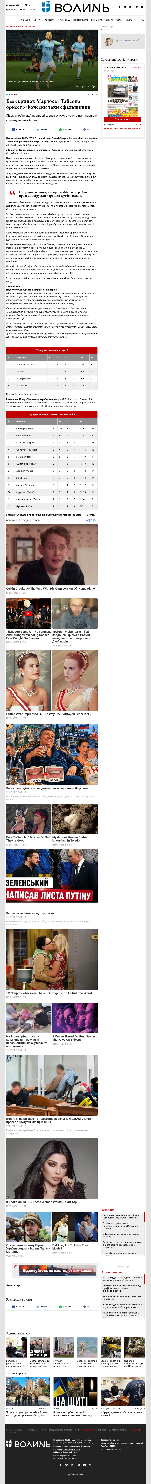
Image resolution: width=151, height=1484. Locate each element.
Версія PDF (136, 67)
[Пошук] (143, 20)
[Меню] (8, 20)
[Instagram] (131, 8)
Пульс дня (25, 20)
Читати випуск (122, 119)
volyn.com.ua (87, 1430)
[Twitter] (125, 8)
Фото (119, 20)
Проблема (64, 20)
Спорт (109, 20)
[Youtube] (142, 8)
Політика (49, 20)
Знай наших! (80, 20)
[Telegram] (136, 8)
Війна (37, 20)
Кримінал (97, 20)
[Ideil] (75, 1474)
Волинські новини (14, 26)
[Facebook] (120, 8)
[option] (123, 129)
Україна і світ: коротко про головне (122, 129)
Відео (129, 20)
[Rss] (91, 1465)
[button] (29, 5)
